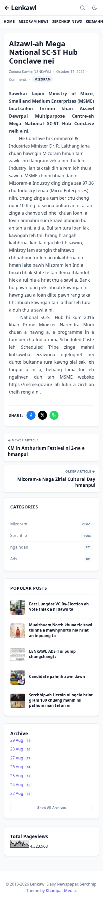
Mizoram (42, 79)
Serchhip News (67, 21)
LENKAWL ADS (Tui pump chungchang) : (52, 654)
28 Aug (20, 749)
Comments (18, 79)
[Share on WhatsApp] (54, 415)
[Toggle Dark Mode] (94, 7)
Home (9, 21)
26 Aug (20, 766)
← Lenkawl (20, 8)
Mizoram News (33, 21)
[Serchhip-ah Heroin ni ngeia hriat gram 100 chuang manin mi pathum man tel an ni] (17, 707)
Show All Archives (51, 808)
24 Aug (20, 784)
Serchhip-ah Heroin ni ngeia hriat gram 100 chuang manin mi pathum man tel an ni (61, 700)
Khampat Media (61, 890)
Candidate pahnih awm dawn (57, 676)
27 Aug (20, 758)
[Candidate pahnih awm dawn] (17, 683)
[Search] (82, 7)
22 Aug (20, 793)
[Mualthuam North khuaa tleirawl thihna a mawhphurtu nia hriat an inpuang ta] (17, 637)
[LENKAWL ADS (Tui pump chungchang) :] (17, 660)
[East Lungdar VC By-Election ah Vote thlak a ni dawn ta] (17, 613)
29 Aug (20, 740)
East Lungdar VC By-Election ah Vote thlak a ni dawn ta (59, 606)
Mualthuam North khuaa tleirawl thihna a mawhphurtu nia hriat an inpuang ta (60, 630)
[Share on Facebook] (31, 415)
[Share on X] (42, 415)
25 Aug (20, 775)
